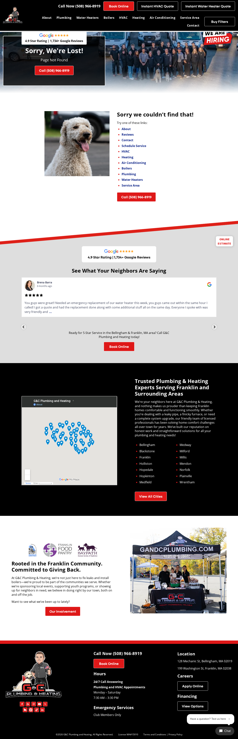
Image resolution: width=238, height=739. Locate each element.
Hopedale (146, 469)
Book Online (118, 6)
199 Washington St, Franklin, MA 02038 (204, 668)
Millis (183, 457)
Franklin (145, 457)
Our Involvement (62, 611)
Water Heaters (87, 18)
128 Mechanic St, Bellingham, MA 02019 (204, 661)
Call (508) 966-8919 (54, 70)
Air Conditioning (163, 18)
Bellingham (147, 445)
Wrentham (187, 482)
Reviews (128, 134)
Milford (185, 451)
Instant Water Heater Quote (208, 6)
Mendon (185, 463)
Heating (138, 18)
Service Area (189, 18)
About (47, 18)
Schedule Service (134, 146)
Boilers (109, 18)
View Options (193, 706)
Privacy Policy (175, 734)
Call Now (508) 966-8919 (79, 6)
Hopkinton (146, 476)
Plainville (186, 476)
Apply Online (192, 686)
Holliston (145, 463)
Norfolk (185, 469)
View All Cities (151, 496)
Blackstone (147, 451)
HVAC (123, 18)
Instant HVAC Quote (157, 6)
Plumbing (64, 18)
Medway (185, 445)
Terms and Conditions (154, 734)
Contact (193, 25)
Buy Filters (219, 21)
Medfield (145, 482)
